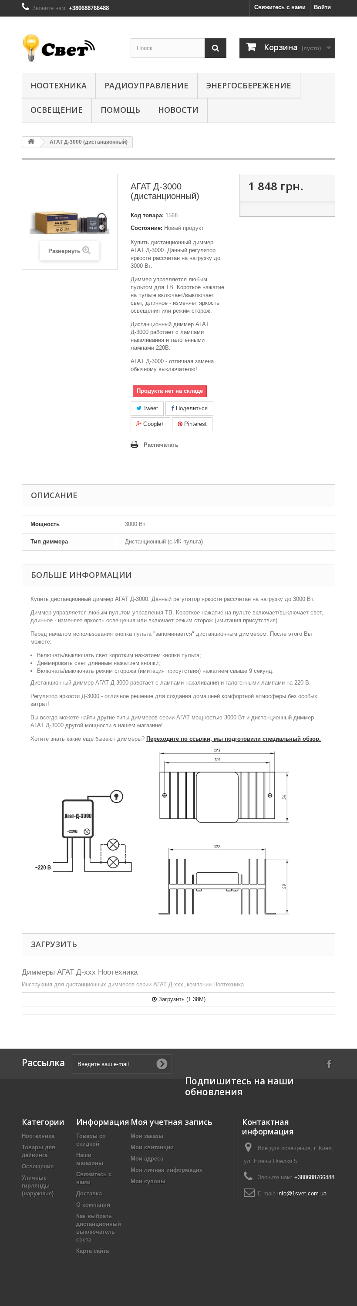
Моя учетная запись (171, 1122)
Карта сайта (92, 1251)
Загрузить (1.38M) (181, 999)
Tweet (149, 408)
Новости (178, 110)
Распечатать (161, 445)
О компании (93, 1204)
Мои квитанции (152, 1147)
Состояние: (146, 228)
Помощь (120, 110)
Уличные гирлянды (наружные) (38, 1185)
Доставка (89, 1193)
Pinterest (194, 424)
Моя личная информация (167, 1170)
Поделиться (191, 408)
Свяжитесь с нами (280, 7)
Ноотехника (58, 85)
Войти (322, 7)
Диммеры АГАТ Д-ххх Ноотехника (80, 972)
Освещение (56, 110)
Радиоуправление (146, 85)
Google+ (153, 424)
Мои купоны (148, 1181)
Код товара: (147, 215)
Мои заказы (147, 1136)
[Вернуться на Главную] (31, 142)
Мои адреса (147, 1158)
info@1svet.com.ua (302, 1193)
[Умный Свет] (70, 48)
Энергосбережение (248, 85)
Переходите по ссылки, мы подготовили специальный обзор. (233, 739)
